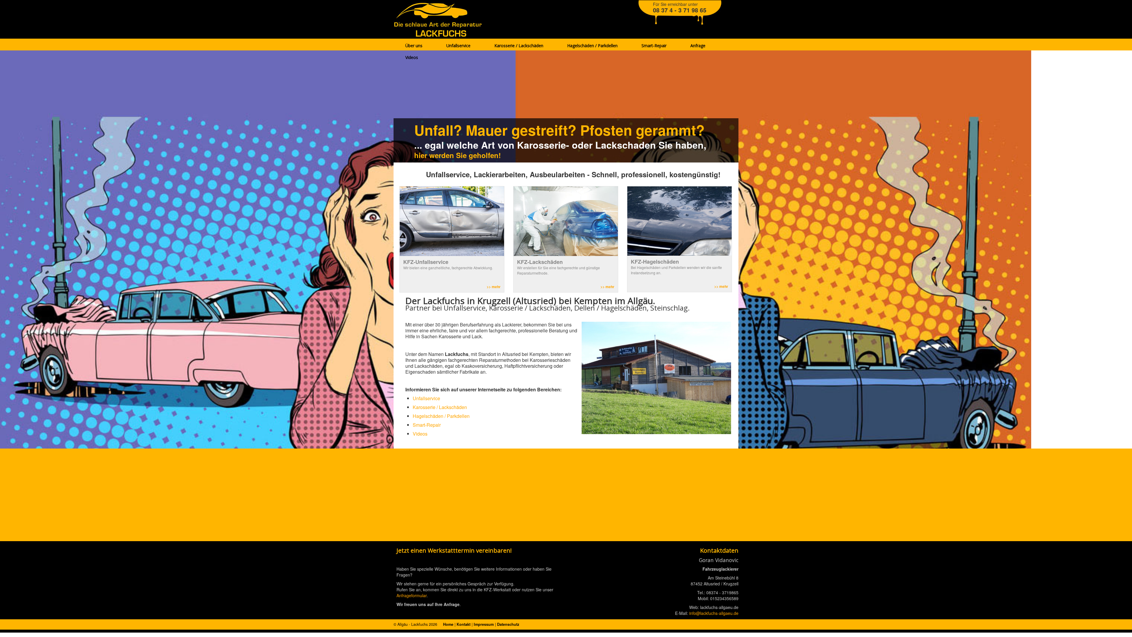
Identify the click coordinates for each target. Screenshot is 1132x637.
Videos (420, 433)
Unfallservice (426, 398)
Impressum (484, 624)
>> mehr (494, 286)
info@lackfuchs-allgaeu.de (713, 613)
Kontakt (463, 624)
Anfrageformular (411, 595)
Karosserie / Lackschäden (440, 407)
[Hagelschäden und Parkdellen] (679, 220)
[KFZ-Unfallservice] (452, 220)
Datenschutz (508, 624)
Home (448, 624)
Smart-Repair (427, 424)
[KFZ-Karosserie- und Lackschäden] (566, 220)
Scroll (1117, 622)
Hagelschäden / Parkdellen (441, 416)
